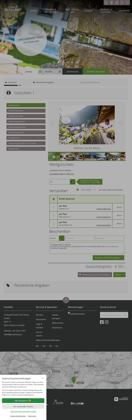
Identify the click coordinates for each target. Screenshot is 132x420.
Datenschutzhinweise (18, 416)
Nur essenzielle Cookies (23, 406)
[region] (23, 388)
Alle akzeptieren (21, 401)
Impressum (32, 416)
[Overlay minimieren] (42, 378)
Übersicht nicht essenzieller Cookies (23, 411)
